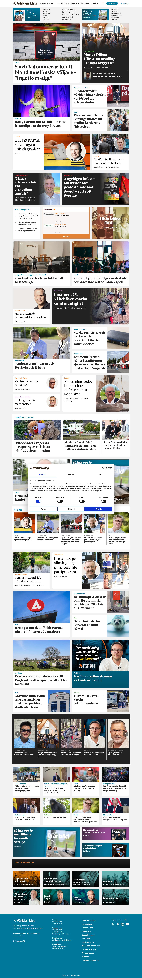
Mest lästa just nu (22, 209)
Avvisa (43, 509)
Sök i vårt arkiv (88, 942)
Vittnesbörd (85, 3)
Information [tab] (71, 474)
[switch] (60, 501)
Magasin (45, 15)
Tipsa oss (46, 19)
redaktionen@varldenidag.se (61, 940)
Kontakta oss (115, 17)
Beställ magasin (116, 13)
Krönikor (94, 3)
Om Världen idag (89, 920)
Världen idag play (89, 949)
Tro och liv (59, 3)
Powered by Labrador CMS (71, 975)
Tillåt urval (71, 509)
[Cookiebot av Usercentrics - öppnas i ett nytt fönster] (103, 468)
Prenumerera (87, 928)
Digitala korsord (116, 15)
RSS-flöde (86, 939)
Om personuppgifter (90, 960)
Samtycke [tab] (42, 474)
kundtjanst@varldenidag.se (61, 934)
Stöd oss (114, 19)
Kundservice (115, 9)
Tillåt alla (99, 509)
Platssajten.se (88, 953)
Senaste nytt (47, 9)
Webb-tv (45, 17)
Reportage (75, 3)
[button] (17, 523)
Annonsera (114, 11)
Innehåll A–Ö (46, 13)
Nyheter (42, 3)
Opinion (50, 3)
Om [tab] (100, 474)
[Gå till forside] (25, 3)
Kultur (67, 3)
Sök (45, 11)
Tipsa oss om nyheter (91, 946)
